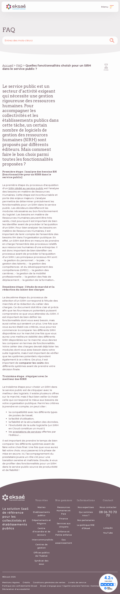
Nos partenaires (86, 520)
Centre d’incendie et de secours (41, 531)
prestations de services (27, 431)
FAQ (19, 65)
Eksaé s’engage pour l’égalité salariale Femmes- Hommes (70, 586)
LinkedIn (108, 528)
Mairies (41, 507)
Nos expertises (86, 507)
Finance (63, 518)
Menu (105, 6)
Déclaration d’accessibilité (16, 589)
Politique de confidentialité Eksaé (19, 586)
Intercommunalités (42, 540)
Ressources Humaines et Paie (64, 510)
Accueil (7, 65)
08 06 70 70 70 (108, 513)
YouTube (108, 533)
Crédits (26, 582)
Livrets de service (77, 582)
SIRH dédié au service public (25, 188)
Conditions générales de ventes (49, 582)
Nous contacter (108, 507)
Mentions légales (11, 582)
